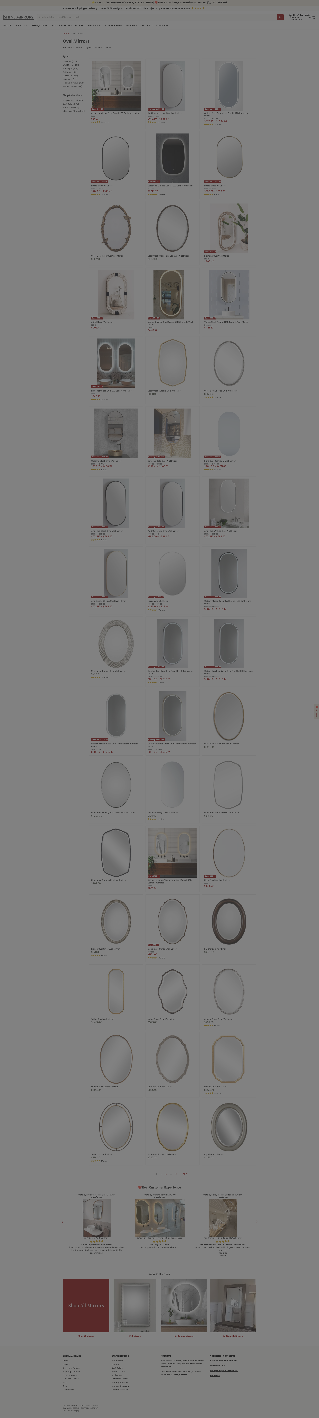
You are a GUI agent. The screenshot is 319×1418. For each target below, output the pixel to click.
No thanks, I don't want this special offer (159, 738)
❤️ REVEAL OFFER (159, 730)
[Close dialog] (191, 677)
